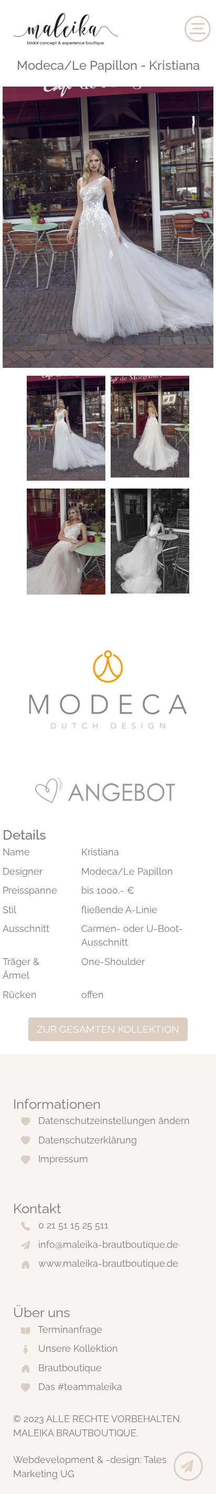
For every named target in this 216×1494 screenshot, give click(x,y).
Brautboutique (70, 1367)
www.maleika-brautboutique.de (108, 1263)
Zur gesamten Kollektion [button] (108, 1029)
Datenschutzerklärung (87, 1140)
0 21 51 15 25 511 (73, 1225)
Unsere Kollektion (78, 1348)
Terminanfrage (70, 1329)
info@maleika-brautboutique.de (108, 1244)
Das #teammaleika (80, 1386)
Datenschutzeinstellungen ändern (114, 1120)
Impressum (63, 1158)
